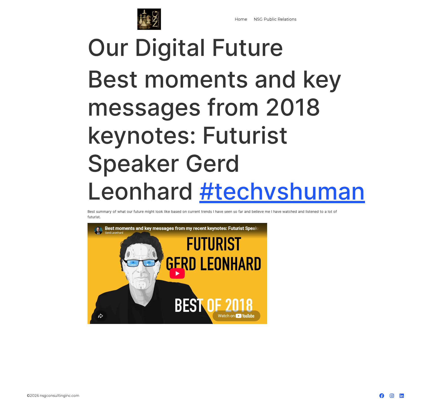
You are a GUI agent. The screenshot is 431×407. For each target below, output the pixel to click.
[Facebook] (381, 395)
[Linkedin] (401, 395)
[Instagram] (391, 395)
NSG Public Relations (275, 19)
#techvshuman (282, 191)
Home (241, 19)
